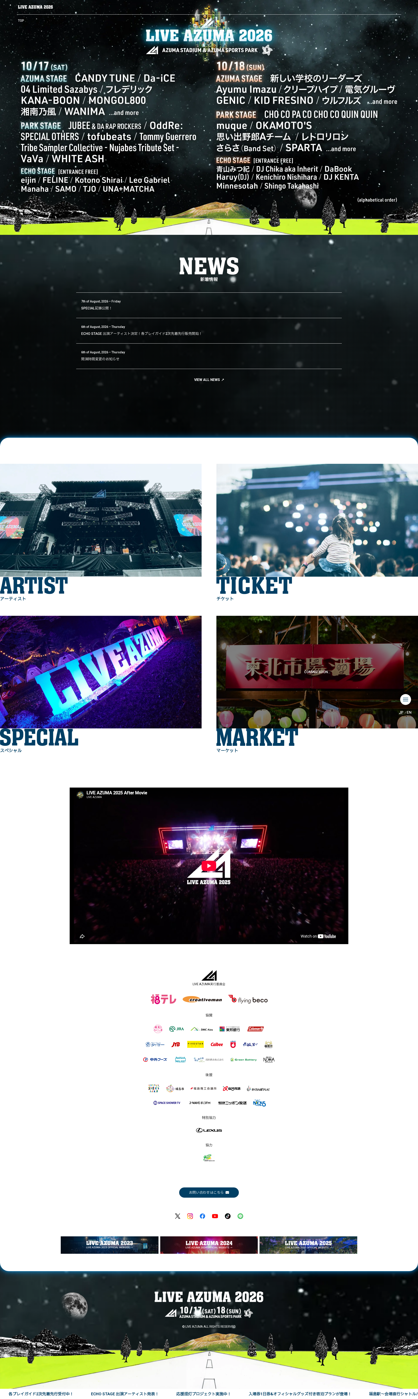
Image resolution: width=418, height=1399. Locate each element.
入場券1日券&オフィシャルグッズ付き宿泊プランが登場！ (300, 1394)
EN (409, 712)
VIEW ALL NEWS (207, 380)
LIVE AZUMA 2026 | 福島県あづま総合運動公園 (35, 7)
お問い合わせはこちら (206, 1192)
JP (401, 712)
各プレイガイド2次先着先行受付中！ (41, 1394)
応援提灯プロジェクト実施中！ (203, 1394)
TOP (21, 20)
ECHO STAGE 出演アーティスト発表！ (125, 1394)
